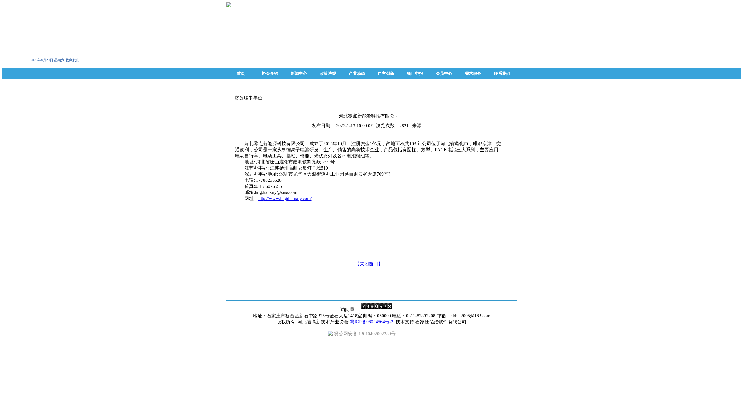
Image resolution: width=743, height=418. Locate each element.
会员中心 (444, 73)
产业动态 (357, 73)
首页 (241, 73)
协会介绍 (270, 73)
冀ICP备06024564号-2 (371, 321)
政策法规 (328, 73)
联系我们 (502, 73)
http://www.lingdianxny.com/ (285, 198)
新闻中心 (299, 73)
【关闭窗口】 (369, 263)
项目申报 (415, 73)
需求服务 (473, 73)
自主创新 (386, 73)
